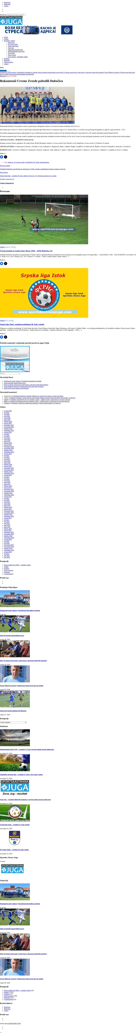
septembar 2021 (9, 516)
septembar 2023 (9, 473)
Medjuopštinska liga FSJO (16, 51)
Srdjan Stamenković (7, 183)
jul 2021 (6, 520)
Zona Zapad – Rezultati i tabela (18, 57)
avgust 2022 (8, 496)
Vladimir (7, 403)
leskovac (10, 162)
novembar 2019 (9, 546)
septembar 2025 (9, 430)
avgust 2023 (8, 475)
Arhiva (6, 6)
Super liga (11, 42)
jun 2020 (7, 543)
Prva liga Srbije (13, 44)
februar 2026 (8, 421)
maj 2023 (7, 480)
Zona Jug (11, 48)
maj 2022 (7, 502)
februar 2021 (8, 529)
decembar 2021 (9, 511)
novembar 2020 (9, 534)
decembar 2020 (9, 532)
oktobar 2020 (8, 536)
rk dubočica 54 (30, 162)
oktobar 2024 (8, 450)
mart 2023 (7, 484)
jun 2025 (7, 436)
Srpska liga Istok (13, 46)
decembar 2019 (9, 545)
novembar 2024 (9, 448)
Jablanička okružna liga (15, 50)
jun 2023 (7, 479)
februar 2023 (8, 486)
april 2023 (7, 482)
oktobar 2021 (8, 514)
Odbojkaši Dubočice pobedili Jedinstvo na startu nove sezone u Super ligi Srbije (38, 396)
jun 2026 (7, 414)
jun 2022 (7, 500)
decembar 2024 (9, 446)
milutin (6, 399)
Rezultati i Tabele (9, 41)
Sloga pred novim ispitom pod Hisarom (21, 74)
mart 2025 (7, 441)
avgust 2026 (8, 411)
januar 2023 (7, 488)
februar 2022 (8, 507)
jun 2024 (7, 457)
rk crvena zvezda (19, 162)
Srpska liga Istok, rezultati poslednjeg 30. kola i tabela (22, 324)
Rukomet (7, 60)
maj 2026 (7, 416)
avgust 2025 (8, 432)
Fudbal (6, 39)
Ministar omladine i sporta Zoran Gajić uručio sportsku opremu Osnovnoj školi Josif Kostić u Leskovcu (42, 398)
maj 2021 (7, 523)
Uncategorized (8, 574)
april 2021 (7, 525)
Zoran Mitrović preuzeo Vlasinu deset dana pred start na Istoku (24, 386)
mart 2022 (7, 505)
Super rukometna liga (42, 162)
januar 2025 (7, 445)
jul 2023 (6, 477)
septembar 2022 (9, 495)
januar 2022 (7, 509)
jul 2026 (6, 412)
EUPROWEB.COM (14, 1023)
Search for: (3, 14)
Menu (2, 67)
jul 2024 (6, 455)
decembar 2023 (9, 468)
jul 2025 (6, 434)
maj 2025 (7, 437)
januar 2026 (7, 423)
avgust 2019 (8, 552)
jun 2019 (7, 555)
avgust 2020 (8, 539)
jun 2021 (7, 521)
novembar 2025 (9, 427)
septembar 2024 (9, 452)
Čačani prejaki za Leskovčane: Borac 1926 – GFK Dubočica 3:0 (26, 251)
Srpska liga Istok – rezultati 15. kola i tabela (14, 825)
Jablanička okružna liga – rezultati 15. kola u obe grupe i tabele (21, 774)
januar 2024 (7, 466)
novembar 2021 (9, 513)
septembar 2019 (9, 550)
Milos (6, 401)
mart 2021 (7, 527)
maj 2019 (7, 557)
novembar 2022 (9, 491)
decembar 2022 (9, 489)
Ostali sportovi (8, 62)
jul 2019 (6, 554)
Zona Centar (12, 55)
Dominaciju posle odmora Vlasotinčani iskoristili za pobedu (18, 72)
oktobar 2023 (8, 471)
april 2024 (7, 461)
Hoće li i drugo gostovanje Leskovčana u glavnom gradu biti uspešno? (82, 72)
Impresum (7, 2)
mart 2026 (7, 420)
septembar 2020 (9, 538)
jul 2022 (6, 498)
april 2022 (7, 504)
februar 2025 (8, 443)
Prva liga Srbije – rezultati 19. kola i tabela (14, 850)
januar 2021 (7, 530)
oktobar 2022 (8, 493)
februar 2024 (8, 464)
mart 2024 (7, 463)
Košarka (6, 58)
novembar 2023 (9, 470)
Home (6, 37)
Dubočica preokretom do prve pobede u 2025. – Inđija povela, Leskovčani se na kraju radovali (40, 399)
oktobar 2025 (8, 429)
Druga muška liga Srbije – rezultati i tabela (17, 565)
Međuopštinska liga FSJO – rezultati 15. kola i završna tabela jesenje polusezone (27, 749)
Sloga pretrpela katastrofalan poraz (49, 72)
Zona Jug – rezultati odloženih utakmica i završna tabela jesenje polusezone (25, 799)
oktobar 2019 (8, 548)
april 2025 (7, 439)
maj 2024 (7, 459)
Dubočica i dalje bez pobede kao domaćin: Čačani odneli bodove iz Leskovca (36, 403)
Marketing (7, 4)
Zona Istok (11, 53)
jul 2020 (6, 541)
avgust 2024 (8, 454)
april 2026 (7, 418)
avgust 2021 (8, 518)
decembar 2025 (9, 425)
